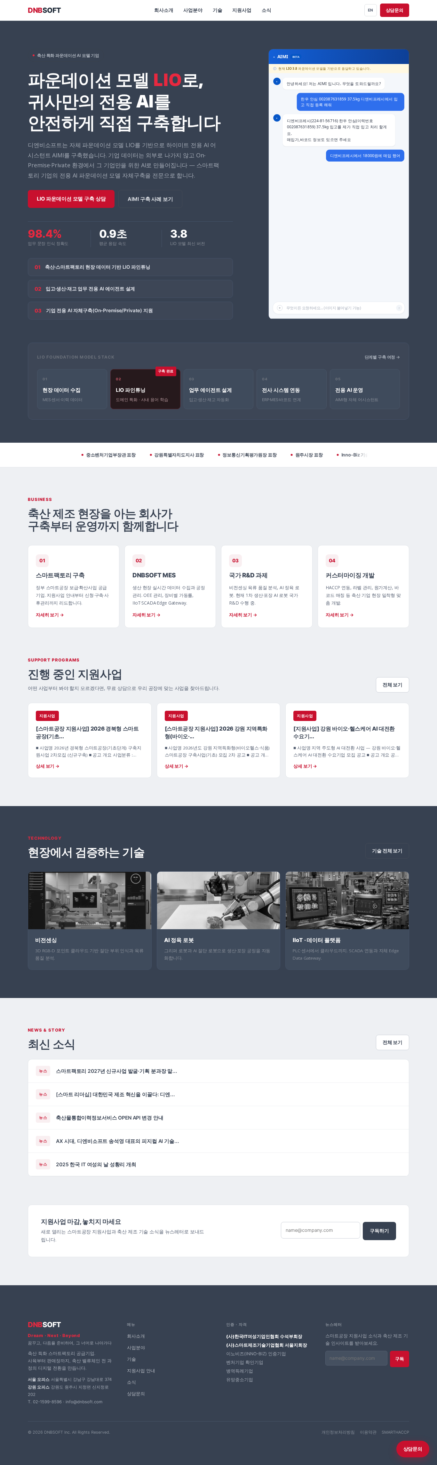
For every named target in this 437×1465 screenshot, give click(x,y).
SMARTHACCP (395, 1432)
